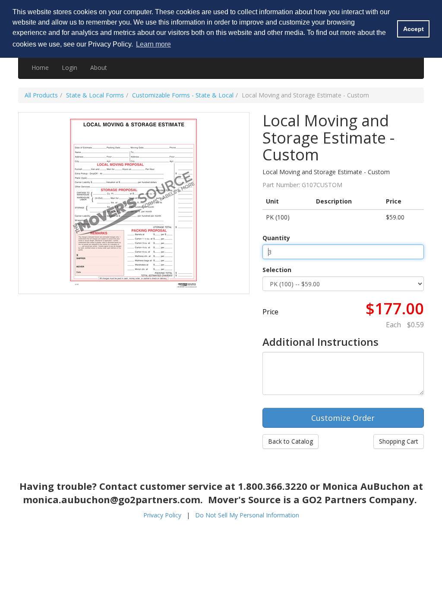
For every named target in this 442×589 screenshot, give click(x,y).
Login (69, 67)
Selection (276, 270)
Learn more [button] (153, 44)
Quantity (276, 238)
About (98, 67)
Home (40, 67)
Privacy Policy (162, 515)
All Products (41, 95)
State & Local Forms (95, 95)
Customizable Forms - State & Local (183, 95)
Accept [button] (413, 28)
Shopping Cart (398, 441)
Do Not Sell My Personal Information (247, 515)
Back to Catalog (290, 441)
